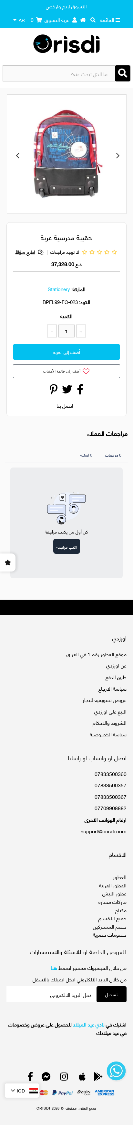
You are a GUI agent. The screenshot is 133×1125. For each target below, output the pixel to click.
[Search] (122, 73)
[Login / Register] (74, 19)
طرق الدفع (116, 676)
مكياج (121, 909)
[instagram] (64, 1078)
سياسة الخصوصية (108, 734)
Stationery (59, 288)
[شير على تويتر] (67, 390)
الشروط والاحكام (110, 722)
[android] (98, 1078)
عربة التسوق (50, 19)
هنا (54, 967)
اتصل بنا (64, 405)
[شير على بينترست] (53, 390)
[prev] (17, 155)
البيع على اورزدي (110, 711)
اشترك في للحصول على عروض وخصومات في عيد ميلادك (67, 1028)
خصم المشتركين (110, 926)
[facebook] (30, 1078)
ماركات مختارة (112, 901)
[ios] (82, 1078)
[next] (117, 155)
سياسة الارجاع (112, 688)
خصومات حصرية (110, 934)
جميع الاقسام (112, 917)
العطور (120, 876)
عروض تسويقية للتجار (105, 699)
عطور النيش (114, 893)
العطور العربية (113, 885)
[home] (83, 19)
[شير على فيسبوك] (80, 390)
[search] (93, 19)
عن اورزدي (116, 665)
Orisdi (43, 1108)
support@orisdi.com (104, 831)
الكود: (84, 302)
